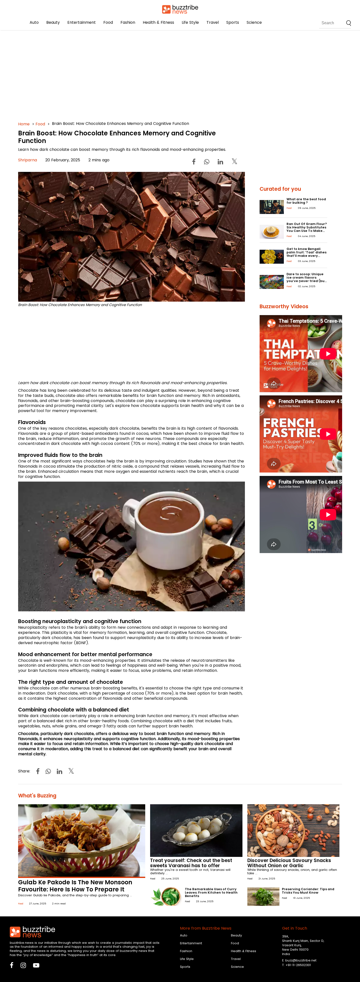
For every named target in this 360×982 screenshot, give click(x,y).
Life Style (190, 22)
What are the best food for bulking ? (306, 201)
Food (108, 22)
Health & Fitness (158, 22)
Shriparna (27, 160)
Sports (232, 22)
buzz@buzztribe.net (300, 960)
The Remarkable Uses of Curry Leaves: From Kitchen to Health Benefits (211, 892)
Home (24, 124)
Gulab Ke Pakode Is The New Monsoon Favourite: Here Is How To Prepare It (75, 885)
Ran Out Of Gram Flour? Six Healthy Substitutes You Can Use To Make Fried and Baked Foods (307, 229)
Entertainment (81, 22)
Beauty (53, 22)
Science (254, 22)
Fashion (127, 22)
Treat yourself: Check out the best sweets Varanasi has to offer (191, 863)
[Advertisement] (165, 73)
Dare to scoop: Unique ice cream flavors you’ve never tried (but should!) (306, 279)
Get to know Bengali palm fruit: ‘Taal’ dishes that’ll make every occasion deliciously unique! (306, 256)
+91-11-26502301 (298, 965)
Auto (34, 22)
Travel (212, 22)
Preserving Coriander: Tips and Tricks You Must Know (308, 891)
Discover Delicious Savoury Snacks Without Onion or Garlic (289, 863)
